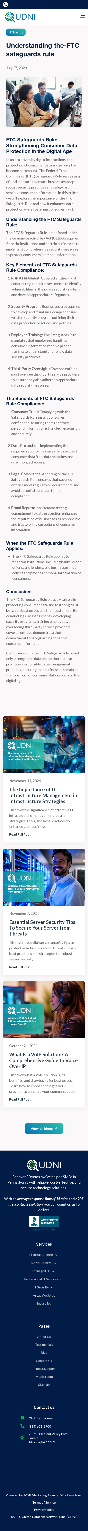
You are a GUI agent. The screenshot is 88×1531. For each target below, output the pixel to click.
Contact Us (44, 1360)
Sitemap (44, 1384)
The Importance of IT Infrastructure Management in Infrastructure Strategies (43, 795)
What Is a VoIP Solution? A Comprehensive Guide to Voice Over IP (43, 1060)
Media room (44, 1376)
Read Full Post (20, 834)
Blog (44, 1352)
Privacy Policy (44, 1509)
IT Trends (16, 32)
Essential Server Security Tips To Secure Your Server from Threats (42, 928)
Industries (44, 1303)
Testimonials (44, 1344)
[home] (19, 17)
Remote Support (44, 1368)
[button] (82, 17)
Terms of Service (44, 1502)
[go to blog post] (44, 744)
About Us (44, 1336)
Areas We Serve (44, 1295)
